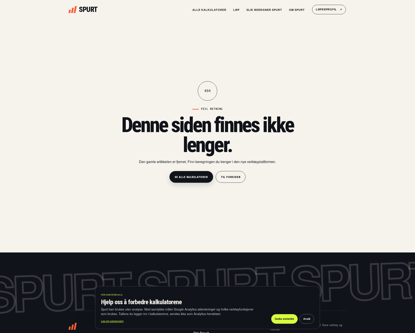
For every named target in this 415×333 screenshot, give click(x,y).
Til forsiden (231, 177)
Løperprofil (329, 9)
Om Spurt (297, 10)
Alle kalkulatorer (209, 10)
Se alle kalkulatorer (191, 177)
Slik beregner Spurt (264, 10)
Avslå (306, 319)
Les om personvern (112, 321)
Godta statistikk (284, 319)
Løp (236, 10)
